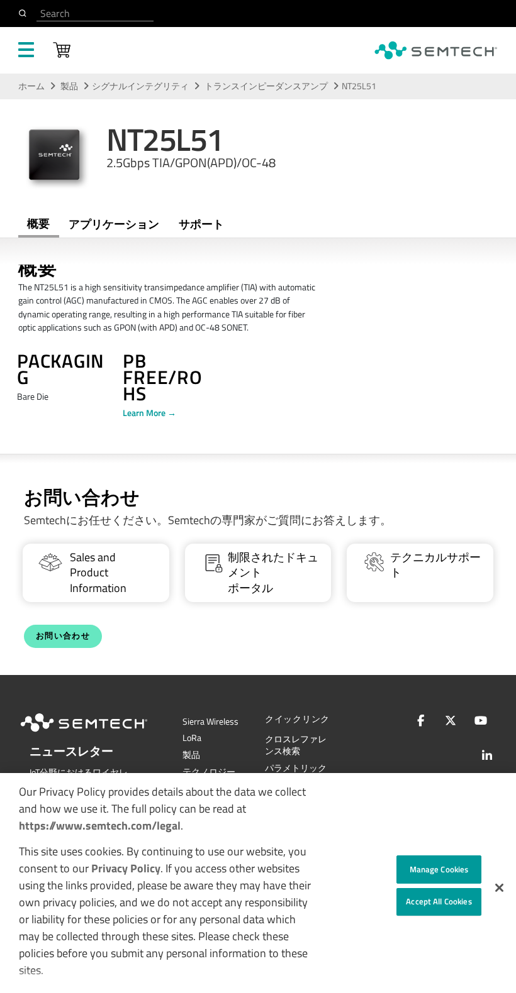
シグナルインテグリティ (140, 86)
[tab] (201, 224)
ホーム (31, 86)
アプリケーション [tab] (114, 224)
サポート (201, 224)
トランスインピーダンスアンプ (267, 86)
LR (191, 738)
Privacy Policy (125, 868)
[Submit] (24, 13)
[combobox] (95, 13)
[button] (499, 888)
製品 (69, 86)
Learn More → (149, 413)
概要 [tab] (38, 223)
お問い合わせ (63, 636)
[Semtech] (97, 734)
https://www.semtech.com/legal (100, 825)
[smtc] (436, 50)
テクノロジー (208, 772)
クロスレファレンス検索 (296, 745)
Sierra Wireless (210, 721)
